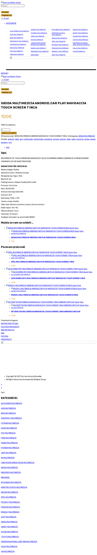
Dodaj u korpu (9, 133)
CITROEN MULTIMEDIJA (18, 44)
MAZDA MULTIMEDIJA (38, 48)
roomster (80, 139)
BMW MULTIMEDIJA (16, 38)
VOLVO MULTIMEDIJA (80, 48)
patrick (63, 139)
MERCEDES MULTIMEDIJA (40, 51)
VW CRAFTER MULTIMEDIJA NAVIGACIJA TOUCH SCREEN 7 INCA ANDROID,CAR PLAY (45, 311)
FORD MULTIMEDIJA (17, 54)
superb (92, 139)
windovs (4, 142)
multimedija (38, 139)
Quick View (73, 228)
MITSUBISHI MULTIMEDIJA (61, 29)
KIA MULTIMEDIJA (37, 40)
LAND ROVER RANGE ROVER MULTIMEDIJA (38, 44)
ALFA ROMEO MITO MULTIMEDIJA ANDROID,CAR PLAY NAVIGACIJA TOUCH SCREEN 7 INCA (48, 278)
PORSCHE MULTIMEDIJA (60, 48)
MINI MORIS (35, 55)
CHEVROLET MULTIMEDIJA (19, 41)
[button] (51, 23)
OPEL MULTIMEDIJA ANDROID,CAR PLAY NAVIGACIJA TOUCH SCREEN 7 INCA (42, 262)
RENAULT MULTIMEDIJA (60, 51)
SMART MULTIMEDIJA (80, 33)
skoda (86, 139)
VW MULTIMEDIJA (79, 51)
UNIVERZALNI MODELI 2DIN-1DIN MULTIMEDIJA (81, 44)
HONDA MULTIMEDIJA (38, 29)
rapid (73, 139)
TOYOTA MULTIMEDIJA (80, 40)
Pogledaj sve (6, 15)
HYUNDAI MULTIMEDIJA (39, 33)
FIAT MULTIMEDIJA (16, 51)
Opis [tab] (7, 147)
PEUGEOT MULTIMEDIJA (60, 45)
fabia (17, 139)
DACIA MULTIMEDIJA (17, 48)
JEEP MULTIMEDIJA (37, 36)
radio (68, 139)
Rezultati (5, 12)
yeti (10, 142)
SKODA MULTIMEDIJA (80, 29)
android (11, 139)
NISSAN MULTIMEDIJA (59, 38)
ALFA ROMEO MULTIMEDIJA (19, 31)
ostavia (56, 139)
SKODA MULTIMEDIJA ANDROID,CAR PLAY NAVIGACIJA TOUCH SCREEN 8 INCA (43, 237)
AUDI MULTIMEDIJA (16, 34)
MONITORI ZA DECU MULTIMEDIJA (58, 34)
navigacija (48, 139)
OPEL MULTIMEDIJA (58, 41)
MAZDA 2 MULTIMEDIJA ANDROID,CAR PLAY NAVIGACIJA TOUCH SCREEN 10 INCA (44, 295)
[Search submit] (2, 9)
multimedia (28, 139)
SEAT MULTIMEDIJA (58, 55)
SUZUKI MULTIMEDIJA (80, 36)
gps (21, 139)
